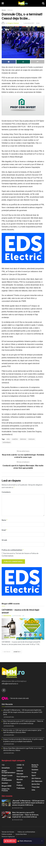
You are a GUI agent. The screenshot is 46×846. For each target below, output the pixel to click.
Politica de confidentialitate (13, 550)
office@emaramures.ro (10, 684)
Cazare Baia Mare (21, 834)
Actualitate (6, 768)
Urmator (16, 652)
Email (4, 530)
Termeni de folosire (8, 832)
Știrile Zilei (36, 784)
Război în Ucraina (35, 766)
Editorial (10, 10)
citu (8, 439)
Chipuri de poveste (5, 790)
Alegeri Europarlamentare (8, 771)
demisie (23, 439)
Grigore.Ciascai (13, 23)
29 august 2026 (9, 717)
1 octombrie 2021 (28, 23)
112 (3, 765)
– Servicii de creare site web (18, 698)
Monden (20, 779)
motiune (31, 439)
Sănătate (35, 770)
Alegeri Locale (7, 775)
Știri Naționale (37, 781)
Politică (19, 785)
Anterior (7, 652)
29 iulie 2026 (17, 615)
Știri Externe (36, 778)
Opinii (19, 782)
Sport (34, 775)
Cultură (19, 768)
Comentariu (6, 492)
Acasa (4, 10)
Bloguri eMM (6, 786)
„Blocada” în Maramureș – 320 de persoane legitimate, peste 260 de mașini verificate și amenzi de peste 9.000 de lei (22, 712)
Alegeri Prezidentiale (7, 779)
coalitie (15, 439)
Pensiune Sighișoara (8, 836)
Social (34, 772)
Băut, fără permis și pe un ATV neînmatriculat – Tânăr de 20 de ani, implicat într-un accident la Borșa (25, 815)
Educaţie (20, 774)
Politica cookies (7, 834)
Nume (4, 520)
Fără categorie (22, 776)
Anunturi (5, 783)
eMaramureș (7, 615)
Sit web (4, 540)
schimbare (6, 442)
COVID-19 (20, 765)
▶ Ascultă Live (10, 841)
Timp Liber (36, 787)
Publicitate (21, 788)
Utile (33, 790)
